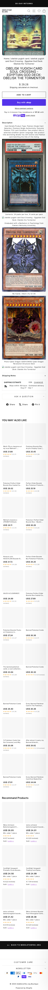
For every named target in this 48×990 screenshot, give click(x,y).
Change (38, 382)
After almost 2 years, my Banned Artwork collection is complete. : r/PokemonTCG (35, 741)
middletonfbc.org (7, 11)
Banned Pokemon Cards (35, 630)
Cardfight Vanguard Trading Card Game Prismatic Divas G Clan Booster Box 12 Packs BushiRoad (34, 869)
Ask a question (24, 396)
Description (7, 123)
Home (6, 58)
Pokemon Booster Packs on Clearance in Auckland (12, 631)
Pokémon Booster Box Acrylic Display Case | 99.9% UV (34, 447)
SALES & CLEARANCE (11, 593)
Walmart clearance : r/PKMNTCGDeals (10, 521)
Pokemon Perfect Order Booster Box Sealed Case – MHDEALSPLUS (12, 484)
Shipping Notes (9, 376)
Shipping (13, 87)
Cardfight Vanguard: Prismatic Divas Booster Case (12, 869)
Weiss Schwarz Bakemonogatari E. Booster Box (10, 826)
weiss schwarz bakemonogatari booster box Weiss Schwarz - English (35, 826)
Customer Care (23, 962)
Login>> (11, 841)
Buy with (24, 102)
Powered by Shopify (24, 988)
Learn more (30, 115)
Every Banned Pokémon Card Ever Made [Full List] (35, 778)
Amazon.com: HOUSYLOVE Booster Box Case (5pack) (12, 558)
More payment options (24, 108)
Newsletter (23, 968)
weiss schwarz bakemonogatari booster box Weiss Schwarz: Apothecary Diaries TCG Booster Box (12, 913)
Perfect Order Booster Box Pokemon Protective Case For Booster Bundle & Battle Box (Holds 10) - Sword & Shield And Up (35, 484)
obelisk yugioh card (20, 58)
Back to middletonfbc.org (26, 945)
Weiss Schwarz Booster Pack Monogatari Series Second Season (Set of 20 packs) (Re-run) (35, 913)
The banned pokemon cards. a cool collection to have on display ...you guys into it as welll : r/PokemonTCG (12, 668)
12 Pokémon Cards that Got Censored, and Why (12, 741)
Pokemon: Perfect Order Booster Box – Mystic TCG (35, 521)
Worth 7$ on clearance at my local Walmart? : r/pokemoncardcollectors (12, 447)
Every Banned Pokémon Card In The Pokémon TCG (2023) (35, 705)
